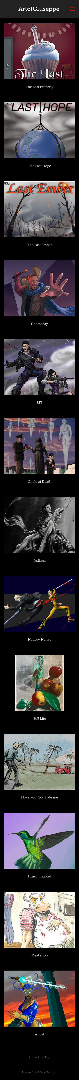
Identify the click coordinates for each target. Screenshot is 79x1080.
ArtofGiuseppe (39, 9)
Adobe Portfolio (47, 1072)
